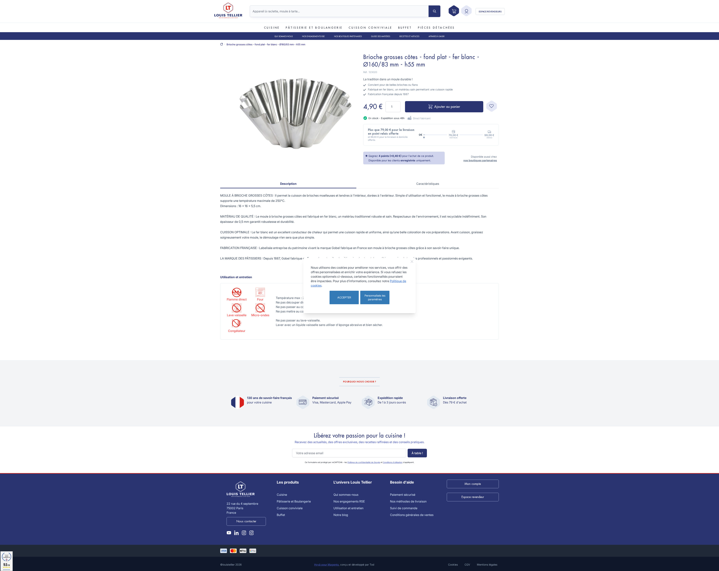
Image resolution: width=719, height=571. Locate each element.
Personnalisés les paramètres (375, 297)
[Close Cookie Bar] (412, 261)
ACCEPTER (344, 297)
